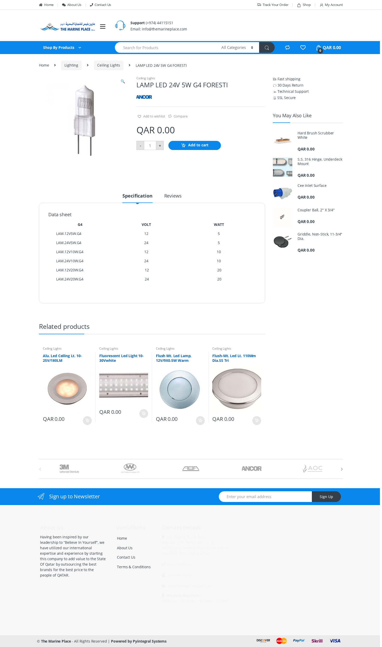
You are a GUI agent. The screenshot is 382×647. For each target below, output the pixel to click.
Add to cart (198, 145)
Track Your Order (275, 4)
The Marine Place (56, 641)
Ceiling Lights (108, 65)
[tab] (137, 198)
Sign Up (326, 496)
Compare (181, 116)
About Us (74, 4)
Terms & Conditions (133, 566)
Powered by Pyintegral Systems (139, 641)
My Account (334, 4)
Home (49, 4)
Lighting (71, 65)
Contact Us (103, 4)
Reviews (173, 196)
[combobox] (165, 47)
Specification (137, 196)
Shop (307, 4)
